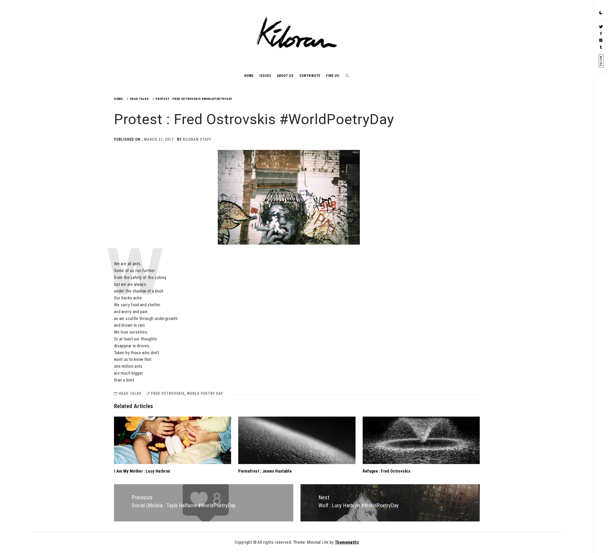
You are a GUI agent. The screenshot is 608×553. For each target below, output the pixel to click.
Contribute (309, 76)
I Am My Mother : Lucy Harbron (142, 471)
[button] (601, 13)
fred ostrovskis (168, 393)
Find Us (332, 76)
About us (285, 76)
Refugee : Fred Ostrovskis (387, 471)
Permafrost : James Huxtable (265, 471)
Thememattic (347, 542)
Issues (265, 76)
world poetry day (205, 393)
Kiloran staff (197, 139)
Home (249, 76)
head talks (130, 393)
